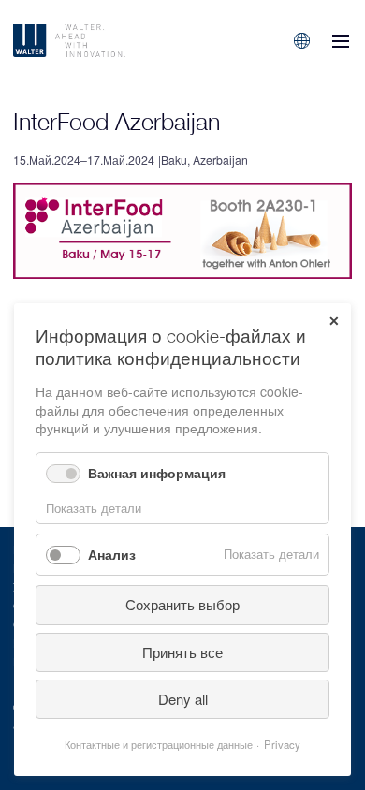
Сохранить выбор (182, 604)
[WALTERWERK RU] (110, 40)
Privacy (282, 744)
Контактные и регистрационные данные (159, 744)
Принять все (182, 652)
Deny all (183, 699)
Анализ (112, 554)
